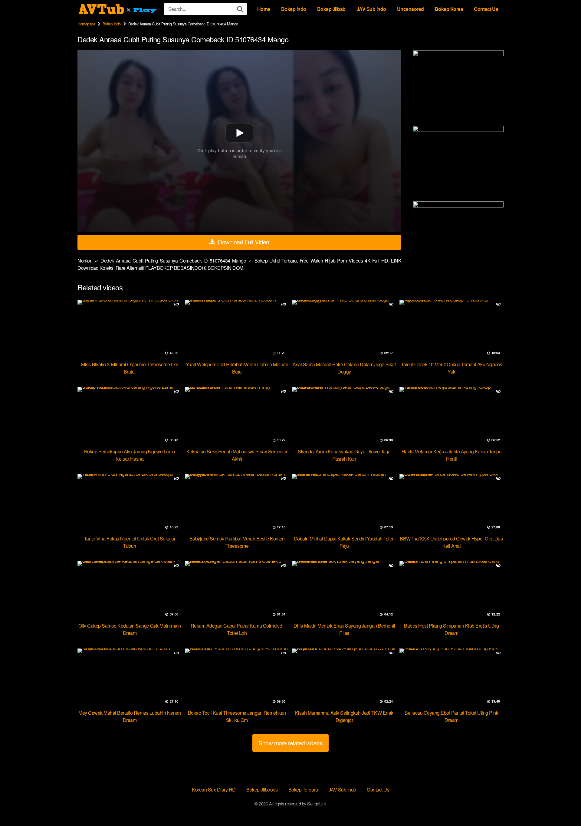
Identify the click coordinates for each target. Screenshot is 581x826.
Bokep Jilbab (331, 8)
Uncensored (410, 8)
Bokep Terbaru (303, 789)
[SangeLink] (118, 9)
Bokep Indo (293, 8)
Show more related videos (290, 743)
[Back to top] (564, 806)
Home (263, 8)
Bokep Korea (449, 8)
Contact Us (486, 8)
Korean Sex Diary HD (214, 789)
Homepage (86, 24)
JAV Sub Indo (371, 8)
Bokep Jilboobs (261, 789)
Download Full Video (242, 241)
